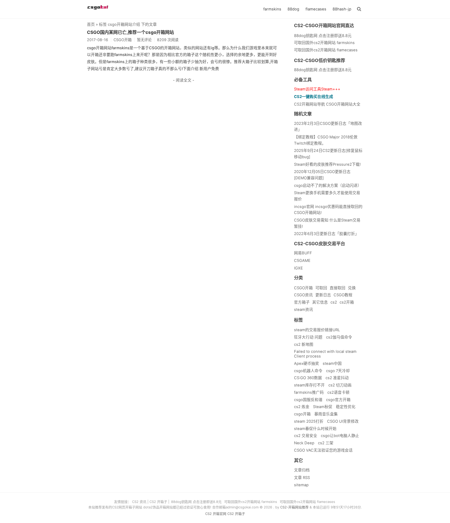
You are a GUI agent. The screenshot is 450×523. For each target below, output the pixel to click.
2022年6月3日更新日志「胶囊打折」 (326, 233)
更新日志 (323, 295)
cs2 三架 (325, 443)
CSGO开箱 (303, 288)
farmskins (272, 9)
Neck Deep (304, 443)
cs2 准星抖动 (337, 378)
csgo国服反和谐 (308, 399)
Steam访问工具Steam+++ (317, 89)
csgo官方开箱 (338, 399)
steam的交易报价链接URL (317, 330)
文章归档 (302, 470)
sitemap (301, 485)
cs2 (333, 302)
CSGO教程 (343, 295)
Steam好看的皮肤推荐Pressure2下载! (327, 164)
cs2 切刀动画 (340, 385)
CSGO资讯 (303, 295)
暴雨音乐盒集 (326, 414)
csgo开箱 (302, 414)
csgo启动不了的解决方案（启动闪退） (327, 185)
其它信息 (320, 302)
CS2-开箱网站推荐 (294, 507)
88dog (293, 9)
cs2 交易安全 (305, 435)
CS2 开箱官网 (215, 514)
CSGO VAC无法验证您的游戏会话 (323, 450)
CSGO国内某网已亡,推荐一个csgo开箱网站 (130, 32)
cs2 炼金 (301, 406)
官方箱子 (302, 302)
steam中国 (332, 363)
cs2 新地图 (303, 344)
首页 (91, 24)
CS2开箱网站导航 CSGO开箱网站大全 (327, 104)
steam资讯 (303, 309)
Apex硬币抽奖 (306, 363)
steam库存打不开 (309, 385)
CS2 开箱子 (158, 502)
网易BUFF (303, 253)
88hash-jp (342, 9)
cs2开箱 (347, 302)
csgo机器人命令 (308, 370)
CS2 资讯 (139, 502)
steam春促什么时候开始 (315, 428)
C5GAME (302, 260)
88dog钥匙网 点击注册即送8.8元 (323, 69)
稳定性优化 (345, 406)
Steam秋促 (322, 406)
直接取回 (337, 288)
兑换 (352, 288)
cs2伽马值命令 (339, 337)
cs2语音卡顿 (338, 392)
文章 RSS (302, 477)
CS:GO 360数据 (308, 378)
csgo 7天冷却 (338, 370)
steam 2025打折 (308, 421)
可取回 (321, 288)
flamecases (315, 9)
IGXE (298, 268)
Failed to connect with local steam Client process (325, 354)
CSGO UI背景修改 (343, 421)
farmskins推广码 (309, 392)
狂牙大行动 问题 (308, 337)
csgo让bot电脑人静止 (340, 435)
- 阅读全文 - (183, 80)
